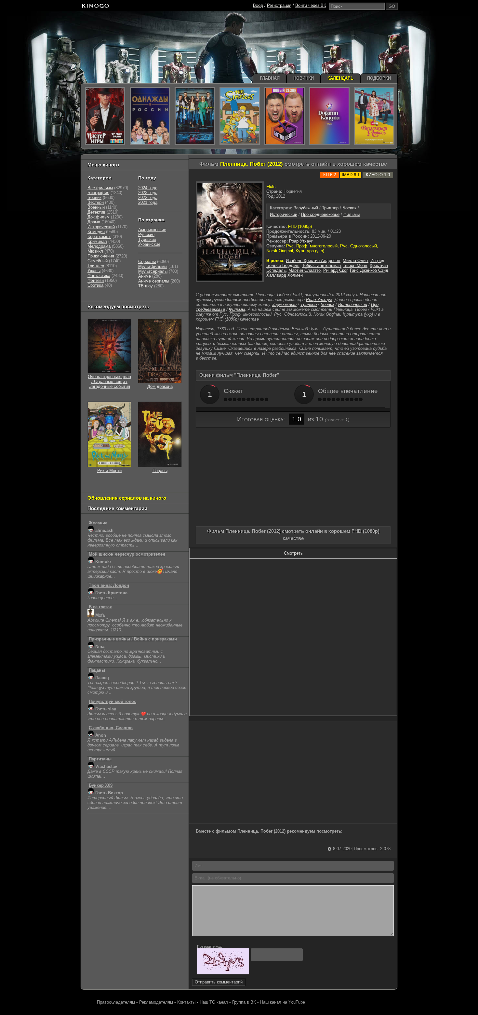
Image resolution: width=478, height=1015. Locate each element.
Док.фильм (98, 217)
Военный (96, 207)
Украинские (149, 244)
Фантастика (98, 275)
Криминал (97, 241)
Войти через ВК (310, 5)
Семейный (97, 260)
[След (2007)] (195, 116)
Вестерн (95, 202)
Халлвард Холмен (284, 275)
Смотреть (293, 553)
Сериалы (147, 261)
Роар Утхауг (301, 241)
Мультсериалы (152, 271)
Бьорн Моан (355, 265)
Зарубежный (306, 207)
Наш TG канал (214, 1002)
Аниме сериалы (153, 281)
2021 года (147, 202)
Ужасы (93, 270)
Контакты (186, 1002)
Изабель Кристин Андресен (313, 260)
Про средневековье (320, 214)
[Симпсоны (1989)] (239, 116)
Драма (93, 221)
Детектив (96, 212)
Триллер (330, 207)
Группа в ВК (244, 1002)
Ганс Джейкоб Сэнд (369, 270)
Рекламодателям (156, 1002)
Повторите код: (209, 946)
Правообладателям (116, 1002)
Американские (152, 229)
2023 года (147, 192)
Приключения (100, 256)
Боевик (349, 207)
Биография (98, 192)
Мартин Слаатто (304, 270)
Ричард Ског (335, 270)
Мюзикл (95, 251)
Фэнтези (95, 280)
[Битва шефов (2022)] (284, 116)
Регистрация (279, 5)
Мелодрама (99, 246)
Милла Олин (355, 260)
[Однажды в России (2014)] (150, 116)
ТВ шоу (145, 285)
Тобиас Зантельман (321, 265)
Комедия (96, 231)
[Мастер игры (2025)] (105, 116)
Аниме (144, 276)
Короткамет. (99, 236)
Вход (258, 5)
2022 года (147, 197)
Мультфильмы (152, 266)
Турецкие (147, 239)
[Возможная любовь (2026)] (374, 116)
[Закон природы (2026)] (329, 116)
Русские (146, 234)
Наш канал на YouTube (282, 1002)
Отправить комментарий (219, 982)
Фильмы (351, 214)
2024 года (147, 187)
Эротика (95, 285)
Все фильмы (100, 187)
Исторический (283, 214)
